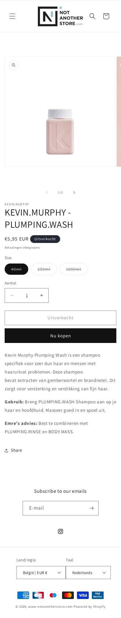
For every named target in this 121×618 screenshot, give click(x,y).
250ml (47, 270)
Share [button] (16, 450)
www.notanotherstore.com (50, 606)
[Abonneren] (91, 508)
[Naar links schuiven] (47, 192)
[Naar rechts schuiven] (74, 192)
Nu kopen (60, 336)
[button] (12, 16)
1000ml (77, 270)
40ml (19, 270)
